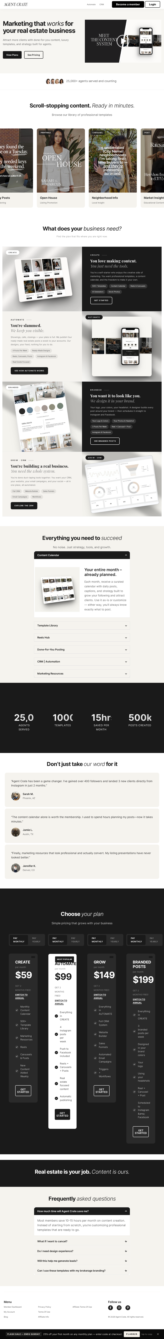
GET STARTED (23, 1091)
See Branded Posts (105, 441)
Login (152, 4)
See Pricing (34, 55)
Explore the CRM (24, 505)
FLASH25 (131, 1334)
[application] (123, 41)
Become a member (128, 4)
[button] (123, 41)
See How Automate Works (29, 370)
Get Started (101, 300)
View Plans (12, 55)
